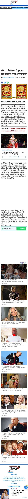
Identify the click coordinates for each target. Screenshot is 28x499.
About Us (14, 475)
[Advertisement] (14, 23)
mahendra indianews (8, 77)
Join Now (22, 228)
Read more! (14, 483)
